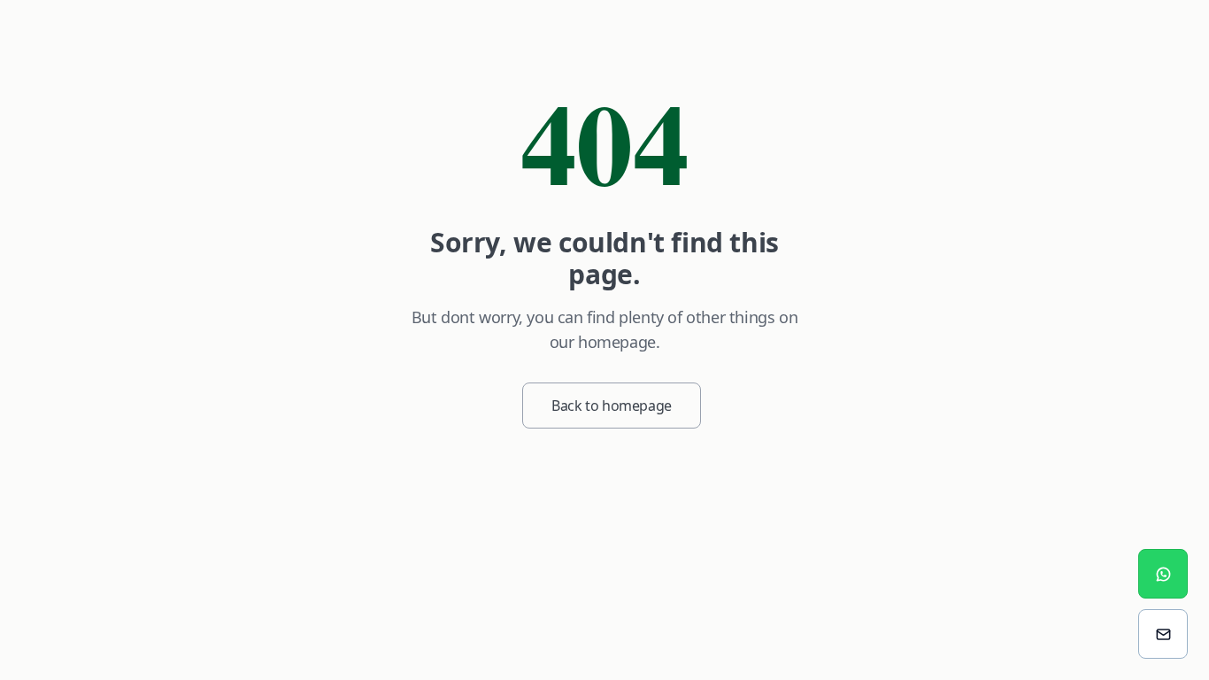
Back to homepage (611, 405)
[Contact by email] (1163, 634)
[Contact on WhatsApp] (1163, 574)
